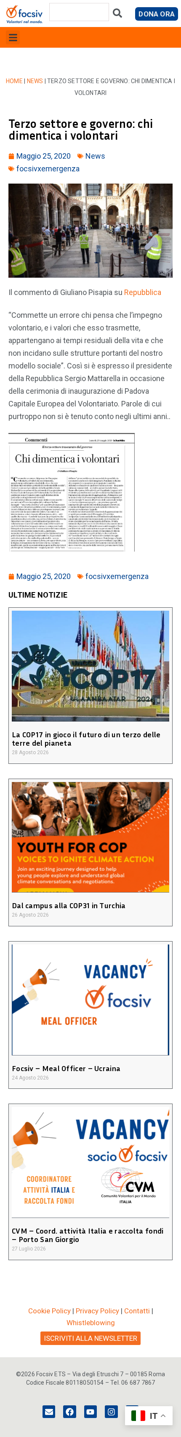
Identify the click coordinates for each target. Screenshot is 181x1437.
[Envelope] (49, 1411)
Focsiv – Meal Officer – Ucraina (66, 1068)
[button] (13, 37)
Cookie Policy (49, 1311)
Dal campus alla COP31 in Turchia (69, 905)
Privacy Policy (97, 1311)
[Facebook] (69, 1411)
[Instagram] (111, 1411)
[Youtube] (90, 1411)
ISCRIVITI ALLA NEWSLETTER (90, 1338)
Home (14, 81)
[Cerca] (117, 15)
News (35, 81)
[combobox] (79, 12)
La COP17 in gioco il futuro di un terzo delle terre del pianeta (86, 738)
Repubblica (142, 292)
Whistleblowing (91, 1322)
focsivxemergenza (48, 168)
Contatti (137, 1311)
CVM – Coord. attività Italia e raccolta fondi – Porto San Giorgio (88, 1235)
